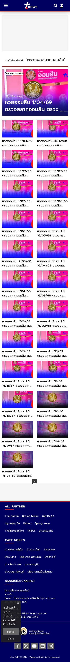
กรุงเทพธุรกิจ (12, 523)
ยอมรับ (11, 631)
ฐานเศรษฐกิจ (46, 531)
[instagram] (50, 646)
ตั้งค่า (11, 638)
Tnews (31, 531)
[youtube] (34, 646)
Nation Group (30, 516)
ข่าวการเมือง (33, 549)
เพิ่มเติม (12, 624)
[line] (42, 646)
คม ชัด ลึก (48, 516)
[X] (26, 646)
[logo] (28, 5)
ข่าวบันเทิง (10, 557)
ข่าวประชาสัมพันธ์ (14, 572)
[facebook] (17, 646)
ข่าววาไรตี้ (50, 557)
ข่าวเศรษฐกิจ (32, 564)
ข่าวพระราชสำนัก (14, 549)
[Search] (56, 6)
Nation (27, 523)
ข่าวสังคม (49, 549)
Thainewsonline (14, 531)
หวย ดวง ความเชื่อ (30, 557)
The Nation (12, 516)
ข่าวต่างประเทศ (13, 564)
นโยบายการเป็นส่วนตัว (39, 572)
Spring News (42, 523)
